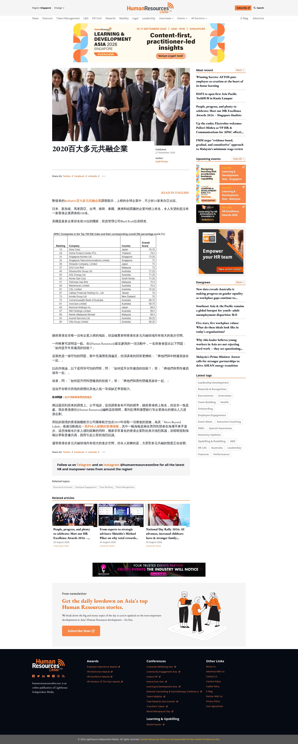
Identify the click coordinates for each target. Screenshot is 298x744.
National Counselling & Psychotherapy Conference (173, 691)
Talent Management (68, 18)
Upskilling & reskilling (212, 441)
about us (211, 666)
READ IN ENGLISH (175, 193)
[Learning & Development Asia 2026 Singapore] (149, 42)
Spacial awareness (220, 428)
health (224, 402)
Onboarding (205, 408)
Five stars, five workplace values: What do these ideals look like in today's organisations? (217, 327)
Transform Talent (157, 706)
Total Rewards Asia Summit (161, 701)
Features (47, 18)
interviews (165, 18)
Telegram (84, 465)
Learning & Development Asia (162, 686)
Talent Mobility (156, 696)
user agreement (214, 706)
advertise (258, 18)
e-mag (209, 691)
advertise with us (215, 671)
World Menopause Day (159, 711)
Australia (217, 447)
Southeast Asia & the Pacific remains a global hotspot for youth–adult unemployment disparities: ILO (220, 310)
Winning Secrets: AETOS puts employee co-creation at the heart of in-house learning (219, 81)
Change (58, 7)
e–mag (244, 18)
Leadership (148, 18)
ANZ (232, 441)
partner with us (214, 696)
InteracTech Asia (157, 681)
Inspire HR (153, 676)
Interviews (224, 395)
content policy (213, 681)
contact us (211, 676)
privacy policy (213, 701)
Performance (221, 454)
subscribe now (84, 632)
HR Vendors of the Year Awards (103, 681)
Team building (106, 487)
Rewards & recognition (212, 389)
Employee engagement (86, 487)
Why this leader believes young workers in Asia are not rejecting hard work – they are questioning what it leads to (218, 344)
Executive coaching (229, 421)
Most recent (219, 70)
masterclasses (155, 724)
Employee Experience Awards (102, 666)
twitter (67, 176)
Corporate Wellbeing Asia (160, 666)
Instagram (112, 465)
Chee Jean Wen (61, 545)
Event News (205, 421)
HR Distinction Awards (98, 671)
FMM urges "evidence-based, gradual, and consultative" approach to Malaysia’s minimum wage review (219, 144)
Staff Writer (162, 161)
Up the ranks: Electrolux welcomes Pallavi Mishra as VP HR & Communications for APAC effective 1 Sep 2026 (220, 127)
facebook (79, 176)
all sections (198, 18)
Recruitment (206, 395)
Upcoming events (219, 159)
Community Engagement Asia (162, 671)
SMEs (201, 428)
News (35, 18)
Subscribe (244, 8)
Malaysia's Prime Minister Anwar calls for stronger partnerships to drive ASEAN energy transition (218, 361)
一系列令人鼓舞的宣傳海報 (100, 426)
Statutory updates (209, 434)
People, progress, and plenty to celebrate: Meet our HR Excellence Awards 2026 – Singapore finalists (218, 110)
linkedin (92, 176)
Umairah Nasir (107, 545)
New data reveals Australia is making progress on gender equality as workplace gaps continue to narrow (219, 293)
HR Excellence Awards (98, 676)
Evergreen (219, 282)
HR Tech (97, 18)
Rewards (111, 18)
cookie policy (212, 686)
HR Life (202, 447)
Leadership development (213, 382)
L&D (86, 18)
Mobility (124, 18)
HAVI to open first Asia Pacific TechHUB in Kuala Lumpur (216, 96)
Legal (135, 18)
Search (260, 7)
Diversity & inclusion (62, 487)
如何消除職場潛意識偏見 (78, 397)
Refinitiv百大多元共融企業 (83, 201)
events (181, 18)
